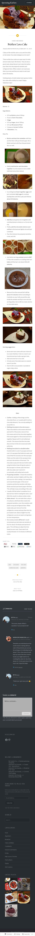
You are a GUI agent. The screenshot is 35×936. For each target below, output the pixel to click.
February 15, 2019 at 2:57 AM (19, 619)
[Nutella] (11, 897)
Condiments (8, 846)
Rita (13, 617)
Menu (30, 2)
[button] (10, 181)
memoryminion (13, 48)
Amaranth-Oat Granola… (15, 764)
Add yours (28, 609)
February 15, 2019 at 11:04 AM (22, 677)
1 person (20, 667)
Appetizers (8, 836)
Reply (30, 617)
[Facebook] (6, 739)
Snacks (7, 863)
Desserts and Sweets (11, 849)
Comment (26, 713)
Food (6, 832)
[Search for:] (17, 820)
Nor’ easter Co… (13, 761)
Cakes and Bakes (17, 41)
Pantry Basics (8, 860)
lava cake (23, 564)
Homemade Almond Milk (15, 777)
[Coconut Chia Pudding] (24, 884)
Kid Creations (8, 867)
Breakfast (7, 839)
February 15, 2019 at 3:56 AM (21, 639)
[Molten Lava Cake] (24, 897)
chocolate (16, 564)
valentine (23, 567)
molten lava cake (13, 567)
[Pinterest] (9, 739)
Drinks (7, 853)
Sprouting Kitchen (9, 3)
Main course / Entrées (11, 856)
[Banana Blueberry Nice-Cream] (11, 910)
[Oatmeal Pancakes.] (11, 884)
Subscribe (9, 803)
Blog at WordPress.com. (17, 932)
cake (9, 564)
